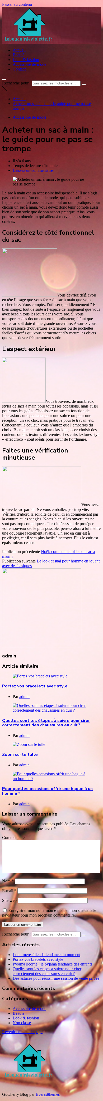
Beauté (18, 55)
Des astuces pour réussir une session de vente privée (56, 978)
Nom (8, 881)
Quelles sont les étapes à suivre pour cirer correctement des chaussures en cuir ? (46, 723)
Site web (9, 900)
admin (24, 696)
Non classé (22, 1022)
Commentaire (13, 837)
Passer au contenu (17, 4)
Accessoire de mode (29, 64)
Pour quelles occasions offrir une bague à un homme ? (47, 791)
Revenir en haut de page (22, 1031)
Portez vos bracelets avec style (35, 686)
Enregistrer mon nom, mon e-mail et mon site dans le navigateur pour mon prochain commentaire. (49, 912)
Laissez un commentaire (33, 170)
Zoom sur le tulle (20, 754)
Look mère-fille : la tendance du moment (46, 954)
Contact (19, 69)
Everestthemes (48, 1094)
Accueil (19, 50)
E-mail (9, 890)
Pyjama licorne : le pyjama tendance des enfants (52, 964)
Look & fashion (26, 59)
